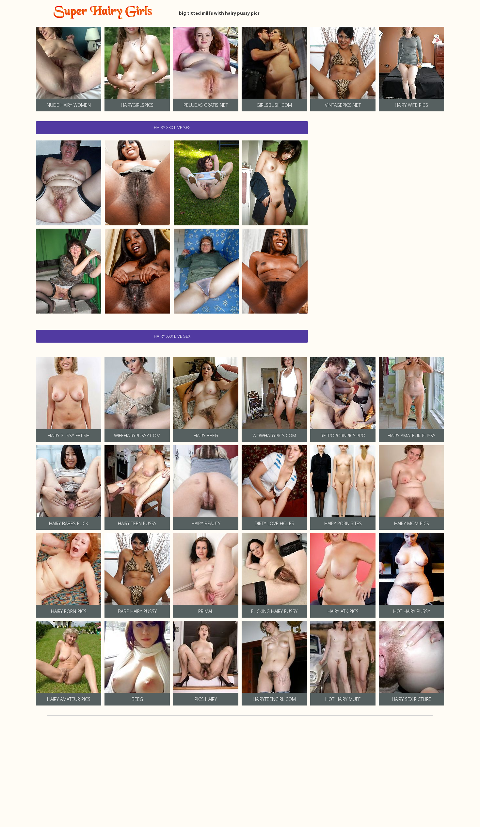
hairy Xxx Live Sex (172, 127)
